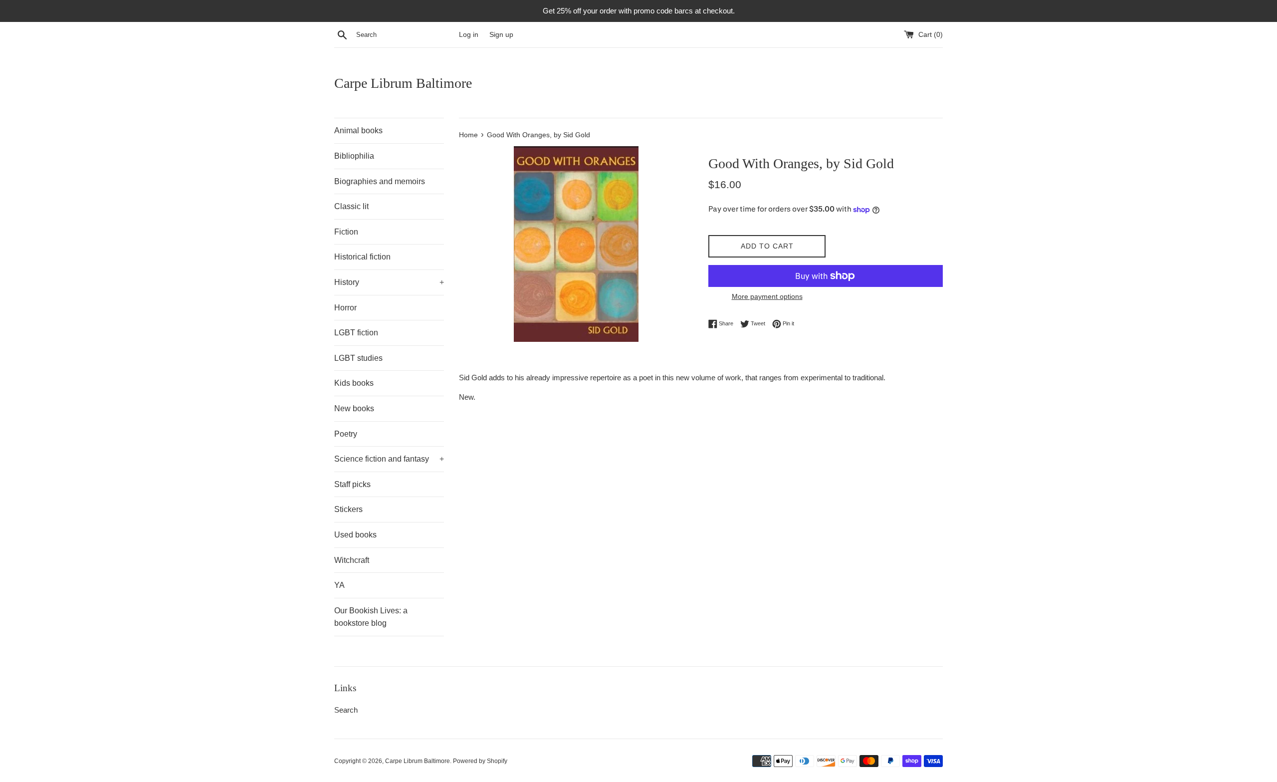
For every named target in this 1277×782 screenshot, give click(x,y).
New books (354, 408)
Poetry (345, 434)
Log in (468, 34)
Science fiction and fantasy (389, 459)
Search (346, 710)
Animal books (358, 130)
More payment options (767, 296)
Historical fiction (362, 257)
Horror (345, 307)
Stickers (348, 509)
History (389, 282)
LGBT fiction (356, 332)
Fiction (346, 232)
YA (339, 585)
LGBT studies (358, 358)
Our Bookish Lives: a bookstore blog (371, 617)
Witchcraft (351, 560)
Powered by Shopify (480, 761)
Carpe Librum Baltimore (403, 83)
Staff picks (352, 484)
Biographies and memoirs (379, 181)
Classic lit (351, 206)
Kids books (354, 383)
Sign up (501, 34)
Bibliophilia (354, 156)
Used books (355, 534)
